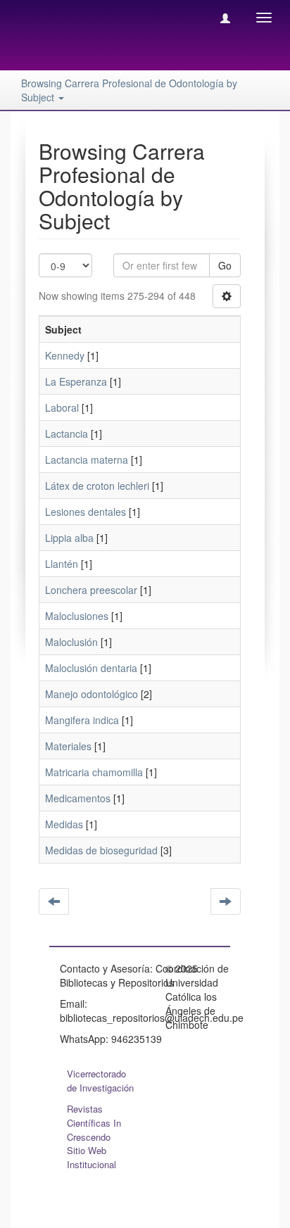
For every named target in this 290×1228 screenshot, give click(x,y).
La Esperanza (76, 381)
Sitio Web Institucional (91, 1157)
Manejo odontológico (91, 694)
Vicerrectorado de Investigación (100, 1080)
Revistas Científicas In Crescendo (94, 1123)
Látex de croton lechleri (97, 486)
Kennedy (64, 355)
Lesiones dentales (85, 512)
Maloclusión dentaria (91, 668)
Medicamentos (78, 798)
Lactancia (66, 433)
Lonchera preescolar (91, 590)
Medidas (64, 824)
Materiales (68, 746)
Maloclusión (71, 642)
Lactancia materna (86, 459)
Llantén (61, 564)
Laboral (62, 407)
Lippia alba (69, 538)
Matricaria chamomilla (94, 772)
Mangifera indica (82, 720)
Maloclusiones (76, 616)
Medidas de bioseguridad (101, 850)
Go (225, 265)
